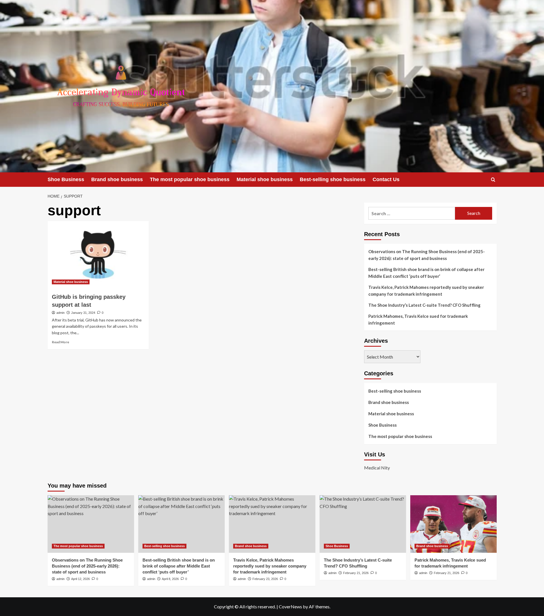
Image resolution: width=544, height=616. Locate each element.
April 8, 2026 (170, 579)
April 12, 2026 (80, 579)
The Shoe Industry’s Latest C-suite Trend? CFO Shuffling (424, 305)
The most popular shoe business (190, 179)
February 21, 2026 (356, 573)
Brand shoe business (117, 179)
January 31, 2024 (83, 312)
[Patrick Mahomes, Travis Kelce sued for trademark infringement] (453, 524)
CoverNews (290, 606)
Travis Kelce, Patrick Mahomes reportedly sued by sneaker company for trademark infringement (426, 291)
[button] (493, 180)
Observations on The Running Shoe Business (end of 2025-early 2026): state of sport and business (426, 255)
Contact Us (386, 179)
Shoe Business (66, 179)
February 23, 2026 (265, 579)
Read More (60, 342)
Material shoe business (265, 179)
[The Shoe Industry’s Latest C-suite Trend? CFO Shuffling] (363, 524)
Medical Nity (377, 467)
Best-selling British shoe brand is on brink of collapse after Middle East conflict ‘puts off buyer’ (426, 273)
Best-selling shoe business (333, 179)
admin (60, 312)
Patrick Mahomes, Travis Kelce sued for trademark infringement (418, 319)
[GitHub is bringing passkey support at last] (98, 255)
